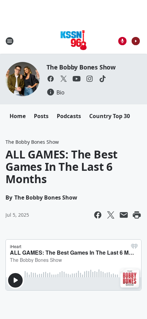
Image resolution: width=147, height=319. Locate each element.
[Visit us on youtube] (76, 79)
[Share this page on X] (111, 215)
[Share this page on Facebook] (98, 215)
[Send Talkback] (122, 41)
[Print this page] (137, 215)
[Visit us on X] (63, 79)
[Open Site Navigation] (9, 41)
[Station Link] (73, 41)
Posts (41, 116)
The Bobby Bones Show (81, 67)
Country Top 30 (109, 116)
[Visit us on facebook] (50, 79)
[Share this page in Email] (124, 215)
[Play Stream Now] (136, 41)
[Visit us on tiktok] (102, 79)
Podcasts (69, 116)
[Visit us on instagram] (89, 79)
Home (18, 116)
